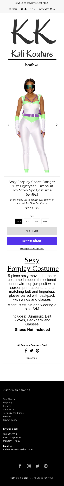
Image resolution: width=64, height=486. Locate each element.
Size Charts (9, 399)
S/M (28, 221)
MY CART (47, 9)
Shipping (7, 402)
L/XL (45, 221)
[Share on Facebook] (26, 351)
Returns (7, 405)
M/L (36, 221)
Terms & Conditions (13, 412)
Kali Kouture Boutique (41, 478)
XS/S (19, 221)
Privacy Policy (10, 419)
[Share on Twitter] (31, 351)
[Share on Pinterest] (37, 351)
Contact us (31, 357)
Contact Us (8, 409)
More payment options (32, 248)
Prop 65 (7, 416)
